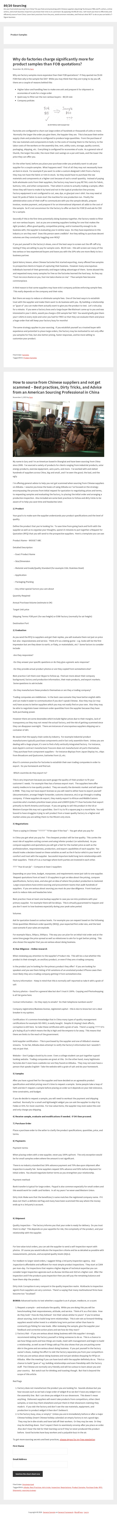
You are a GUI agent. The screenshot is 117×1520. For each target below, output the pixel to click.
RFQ (100, 1487)
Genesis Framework (65, 1512)
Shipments (17, 1490)
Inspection (55, 1487)
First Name (18, 1445)
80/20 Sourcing (15, 5)
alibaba (26, 1487)
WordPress (78, 1512)
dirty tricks (46, 1487)
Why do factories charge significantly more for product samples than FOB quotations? (53, 61)
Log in (86, 1512)
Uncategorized (28, 1484)
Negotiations (66, 1487)
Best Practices (35, 1487)
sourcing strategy (29, 1490)
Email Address (20, 1459)
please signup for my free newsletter (77, 1439)
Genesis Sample (49, 1512)
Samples (25, 355)
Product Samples (30, 358)
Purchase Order (92, 1487)
